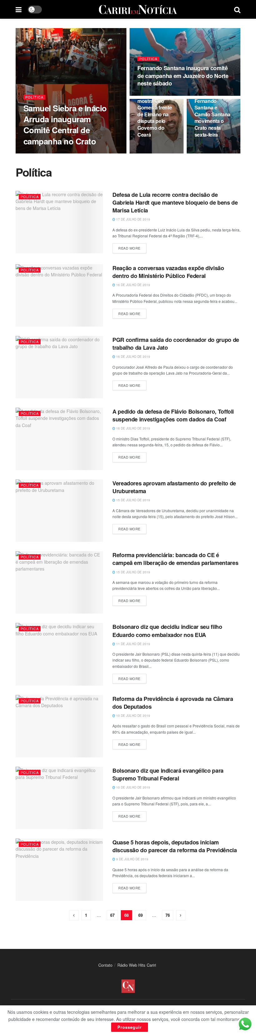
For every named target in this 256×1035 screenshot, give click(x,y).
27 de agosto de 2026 (45, 153)
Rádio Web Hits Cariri (136, 965)
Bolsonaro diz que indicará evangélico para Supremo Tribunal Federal (168, 774)
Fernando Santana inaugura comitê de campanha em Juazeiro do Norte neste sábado (182, 75)
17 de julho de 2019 (132, 219)
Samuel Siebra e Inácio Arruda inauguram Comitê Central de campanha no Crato (65, 124)
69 (140, 915)
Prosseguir (129, 1027)
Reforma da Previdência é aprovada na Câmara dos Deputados (172, 703)
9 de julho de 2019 (131, 859)
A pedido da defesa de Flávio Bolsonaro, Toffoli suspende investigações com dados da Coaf (173, 415)
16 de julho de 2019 (132, 285)
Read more (129, 247)
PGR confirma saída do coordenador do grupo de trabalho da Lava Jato (175, 344)
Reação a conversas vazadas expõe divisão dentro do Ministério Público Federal (168, 272)
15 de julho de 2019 (132, 500)
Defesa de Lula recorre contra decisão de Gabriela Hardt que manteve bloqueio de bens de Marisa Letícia (175, 202)
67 (112, 915)
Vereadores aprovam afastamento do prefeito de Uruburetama (174, 487)
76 (167, 915)
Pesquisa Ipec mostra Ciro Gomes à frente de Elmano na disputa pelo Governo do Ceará (154, 114)
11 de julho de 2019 (132, 644)
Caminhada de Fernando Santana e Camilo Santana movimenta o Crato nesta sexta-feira (212, 114)
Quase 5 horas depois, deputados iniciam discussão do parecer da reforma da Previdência (174, 846)
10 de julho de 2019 (132, 715)
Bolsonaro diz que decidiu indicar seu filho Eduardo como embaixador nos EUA (167, 631)
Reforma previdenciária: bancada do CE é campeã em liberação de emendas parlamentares (175, 559)
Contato (105, 965)
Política (34, 97)
